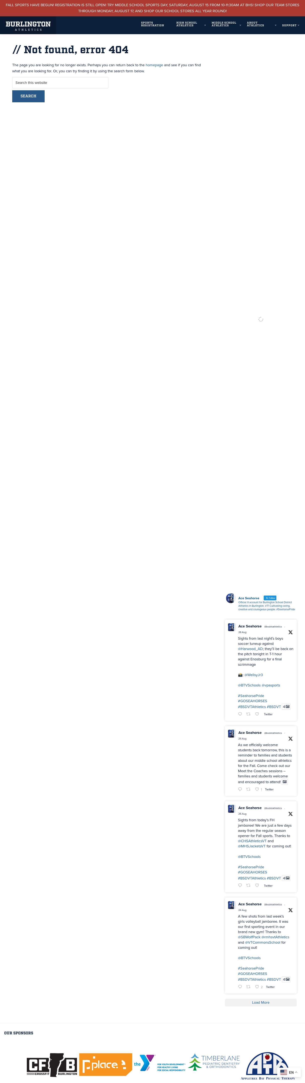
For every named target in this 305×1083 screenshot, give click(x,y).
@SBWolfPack (249, 937)
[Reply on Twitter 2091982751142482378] (241, 987)
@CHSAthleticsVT (252, 841)
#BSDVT (274, 706)
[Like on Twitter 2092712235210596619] (258, 714)
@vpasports (271, 685)
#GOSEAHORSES (252, 701)
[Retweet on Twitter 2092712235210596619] (249, 714)
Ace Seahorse (250, 626)
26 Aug (242, 632)
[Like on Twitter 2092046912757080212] (258, 886)
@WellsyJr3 (253, 675)
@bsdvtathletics (273, 626)
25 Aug (242, 738)
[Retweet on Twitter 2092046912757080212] (249, 886)
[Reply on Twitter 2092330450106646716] (241, 789)
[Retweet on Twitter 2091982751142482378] (249, 987)
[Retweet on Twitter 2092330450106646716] (249, 789)
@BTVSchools (249, 685)
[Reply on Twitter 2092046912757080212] (241, 886)
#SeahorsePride (251, 695)
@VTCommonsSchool (262, 942)
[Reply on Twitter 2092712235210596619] (241, 714)
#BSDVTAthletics (252, 706)
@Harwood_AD (250, 648)
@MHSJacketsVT (252, 846)
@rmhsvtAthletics (275, 937)
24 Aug (242, 910)
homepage (154, 65)
